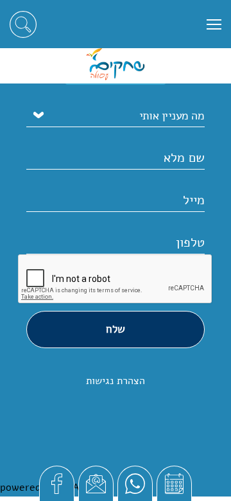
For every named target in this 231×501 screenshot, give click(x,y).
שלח (115, 329)
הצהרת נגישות (115, 381)
